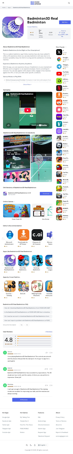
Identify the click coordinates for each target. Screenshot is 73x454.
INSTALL (65, 22)
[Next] (48, 158)
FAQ (39, 417)
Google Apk (6, 417)
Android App (42, 421)
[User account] (34, 445)
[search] (69, 3)
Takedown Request (44, 436)
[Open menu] (3, 3)
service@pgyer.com (62, 436)
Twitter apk (5, 425)
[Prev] (6, 158)
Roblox (22, 432)
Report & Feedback (62, 432)
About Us (59, 425)
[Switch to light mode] (31, 445)
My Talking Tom (25, 417)
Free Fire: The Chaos (26, 425)
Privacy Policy (60, 417)
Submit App (42, 428)
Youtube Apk (6, 432)
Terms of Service (61, 421)
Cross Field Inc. (32, 27)
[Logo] (36, 3)
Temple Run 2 (24, 421)
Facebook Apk (6, 421)
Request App (42, 432)
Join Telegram (60, 428)
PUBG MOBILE (24, 428)
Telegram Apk (6, 428)
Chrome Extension (44, 425)
